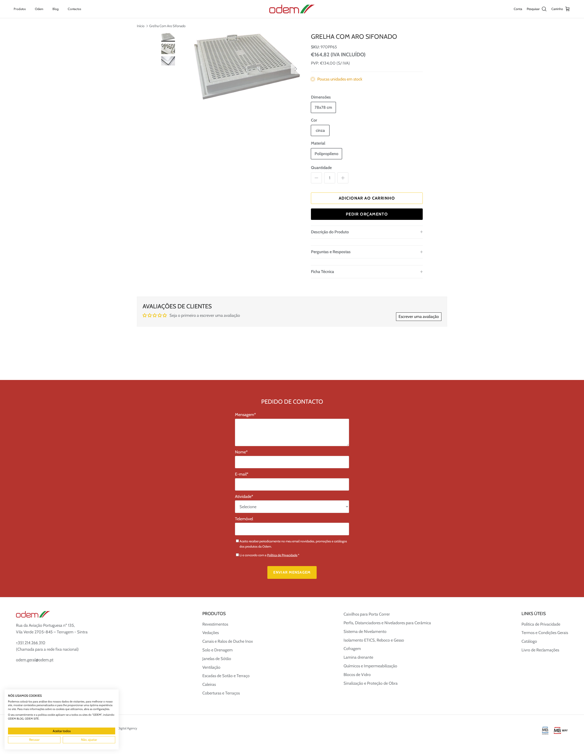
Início (140, 26)
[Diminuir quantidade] (316, 177)
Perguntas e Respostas (331, 251)
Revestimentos (215, 624)
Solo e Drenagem (217, 650)
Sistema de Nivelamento (365, 631)
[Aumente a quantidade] (342, 177)
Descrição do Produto (330, 231)
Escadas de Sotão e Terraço (226, 675)
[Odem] (292, 9)
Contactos (74, 9)
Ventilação (211, 667)
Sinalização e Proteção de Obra (371, 683)
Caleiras (209, 684)
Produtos (20, 9)
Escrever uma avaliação (419, 316)
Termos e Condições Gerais (544, 632)
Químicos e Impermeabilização (370, 665)
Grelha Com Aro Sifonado (167, 26)
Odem (39, 9)
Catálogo (529, 641)
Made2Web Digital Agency (119, 728)
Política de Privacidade (282, 555)
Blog (55, 9)
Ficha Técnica (322, 271)
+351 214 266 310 (30, 642)
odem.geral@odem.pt (34, 659)
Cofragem (352, 648)
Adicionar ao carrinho (367, 198)
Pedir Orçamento (367, 214)
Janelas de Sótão (216, 658)
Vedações (210, 632)
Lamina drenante (358, 657)
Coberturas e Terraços (221, 693)
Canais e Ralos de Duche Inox (227, 641)
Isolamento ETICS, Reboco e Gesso (374, 640)
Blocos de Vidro (357, 674)
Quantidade (321, 167)
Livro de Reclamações (540, 650)
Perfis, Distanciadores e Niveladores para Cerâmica (387, 622)
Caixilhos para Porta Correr (367, 614)
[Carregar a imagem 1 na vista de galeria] (247, 66)
